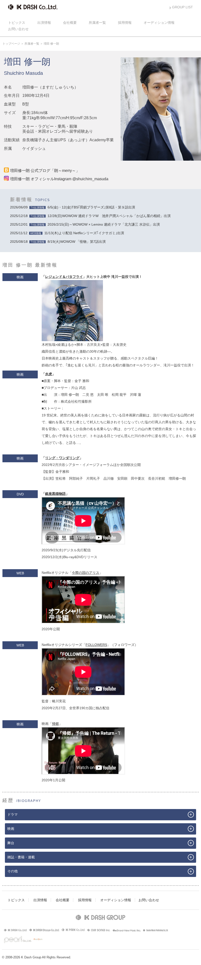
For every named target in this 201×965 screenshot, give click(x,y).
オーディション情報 (159, 23)
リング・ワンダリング (62, 458)
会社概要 (70, 23)
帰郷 (55, 724)
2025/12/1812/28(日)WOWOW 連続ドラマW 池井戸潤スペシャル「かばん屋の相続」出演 (90, 216)
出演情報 (44, 23)
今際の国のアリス (85, 573)
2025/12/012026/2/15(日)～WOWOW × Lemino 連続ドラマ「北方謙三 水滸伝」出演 (85, 224)
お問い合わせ (18, 29)
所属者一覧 (97, 23)
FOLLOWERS (96, 645)
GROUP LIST (182, 7)
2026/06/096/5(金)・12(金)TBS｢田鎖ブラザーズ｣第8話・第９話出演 (72, 207)
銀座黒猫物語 (55, 494)
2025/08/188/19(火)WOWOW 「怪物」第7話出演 (58, 242)
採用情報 (125, 23)
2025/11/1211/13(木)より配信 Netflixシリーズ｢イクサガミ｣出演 (67, 233)
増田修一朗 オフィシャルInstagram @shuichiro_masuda (59, 179)
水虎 (48, 374)
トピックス (16, 23)
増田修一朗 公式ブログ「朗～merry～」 (45, 170)
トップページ (11, 43)
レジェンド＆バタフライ (64, 277)
